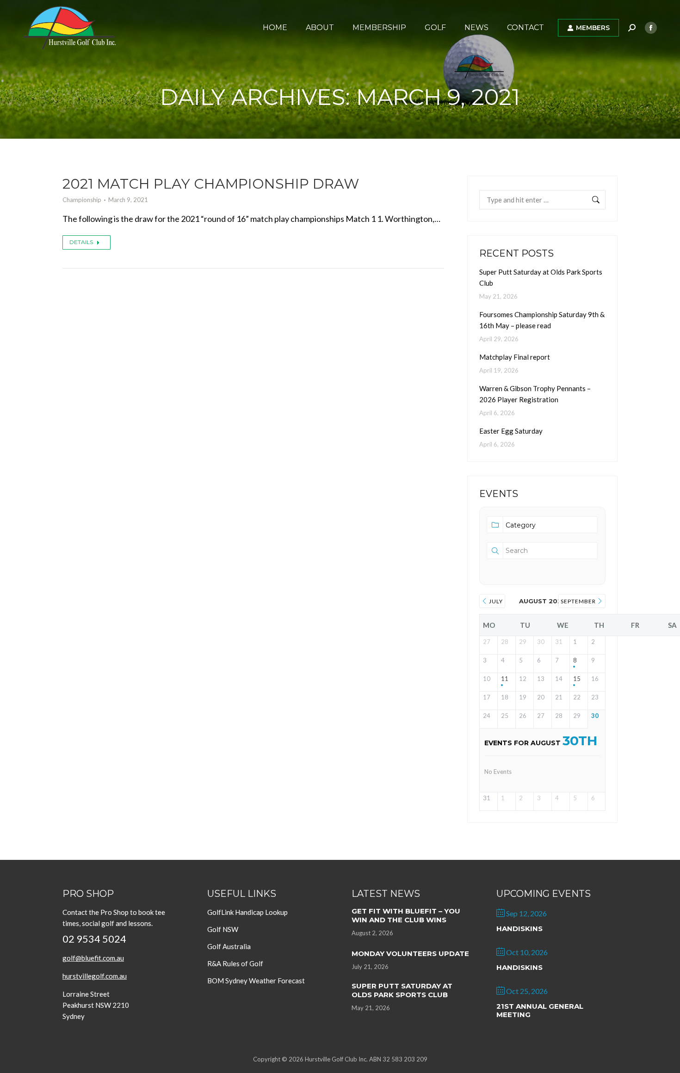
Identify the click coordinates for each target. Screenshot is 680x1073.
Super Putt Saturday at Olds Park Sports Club (540, 277)
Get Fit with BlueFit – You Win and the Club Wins (406, 915)
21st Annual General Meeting (539, 1010)
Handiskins (519, 928)
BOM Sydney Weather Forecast (256, 980)
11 (504, 678)
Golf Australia (229, 946)
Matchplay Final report (514, 357)
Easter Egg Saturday (511, 431)
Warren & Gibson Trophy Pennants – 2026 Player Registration (535, 394)
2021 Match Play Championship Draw (210, 183)
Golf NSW (222, 929)
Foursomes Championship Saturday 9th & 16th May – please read (542, 320)
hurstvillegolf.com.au (94, 976)
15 (577, 678)
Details (81, 242)
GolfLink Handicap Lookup (247, 912)
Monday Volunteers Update (410, 953)
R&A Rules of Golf (235, 963)
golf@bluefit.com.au (93, 958)
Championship (81, 199)
